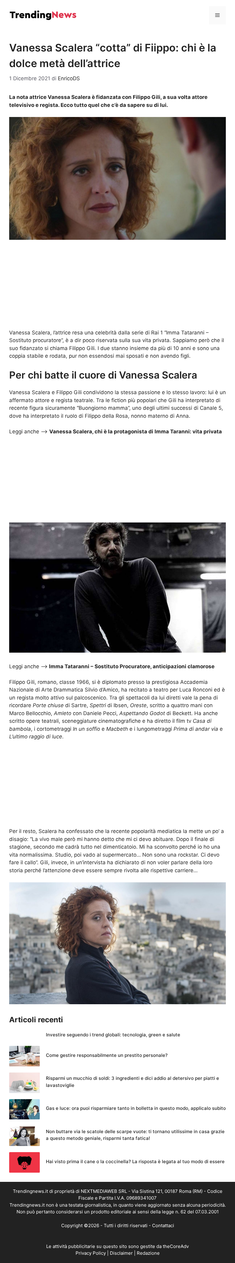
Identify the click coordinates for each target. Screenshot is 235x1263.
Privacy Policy (91, 1253)
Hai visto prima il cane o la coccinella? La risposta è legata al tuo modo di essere (135, 1161)
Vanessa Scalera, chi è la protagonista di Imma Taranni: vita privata (135, 431)
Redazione (148, 1253)
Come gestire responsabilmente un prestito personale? (107, 1055)
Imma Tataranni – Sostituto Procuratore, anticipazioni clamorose (131, 666)
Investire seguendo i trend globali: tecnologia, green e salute (113, 1035)
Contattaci (163, 1225)
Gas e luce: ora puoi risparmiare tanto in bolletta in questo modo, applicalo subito (136, 1108)
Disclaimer (121, 1253)
